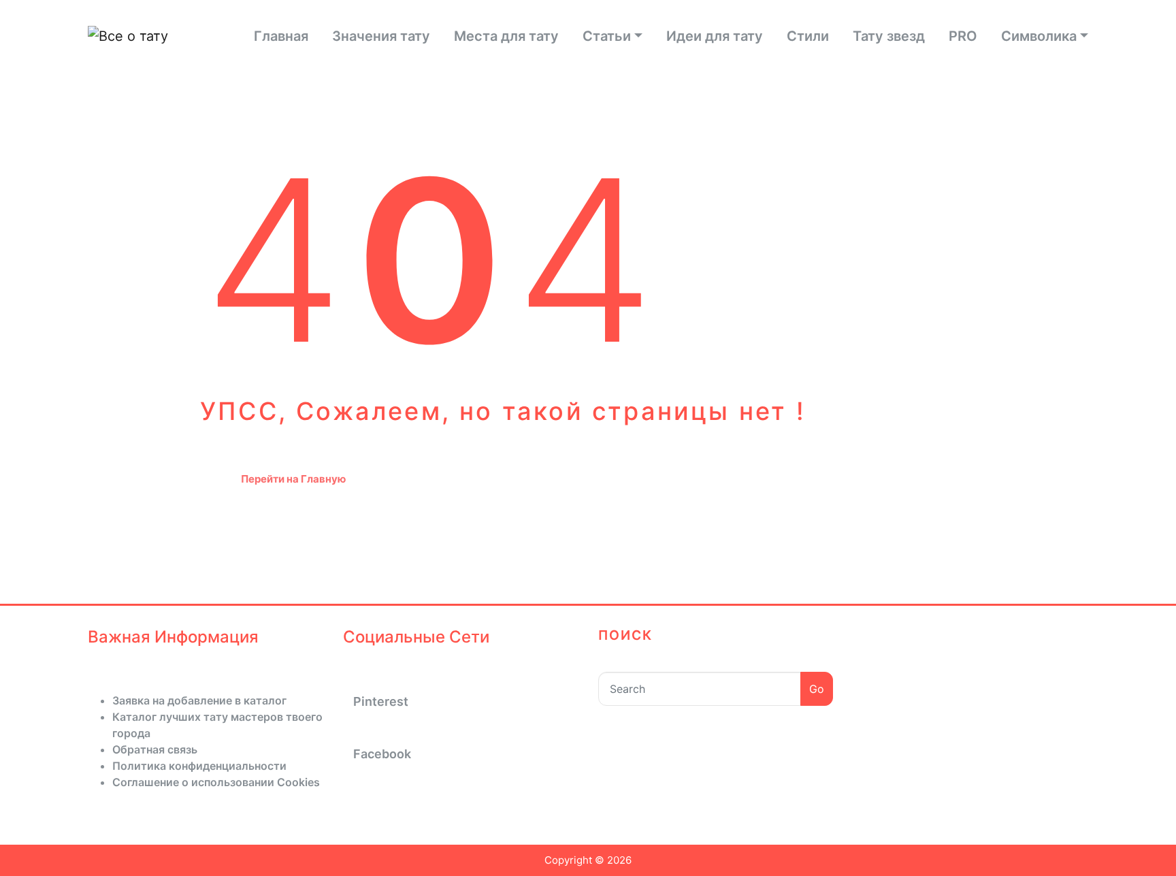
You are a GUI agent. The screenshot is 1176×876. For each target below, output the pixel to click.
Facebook (382, 754)
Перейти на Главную (293, 478)
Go (816, 689)
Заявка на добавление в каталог (199, 700)
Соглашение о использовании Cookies (216, 782)
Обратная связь (154, 749)
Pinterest (380, 701)
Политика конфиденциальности (199, 766)
